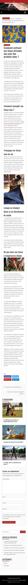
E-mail (4, 503)
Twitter (16, 376)
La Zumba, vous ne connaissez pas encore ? (12, 463)
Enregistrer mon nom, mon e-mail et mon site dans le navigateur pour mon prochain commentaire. (13, 516)
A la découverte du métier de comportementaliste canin (10, 420)
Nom (3, 497)
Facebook (7, 376)
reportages (7, 45)
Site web (4, 508)
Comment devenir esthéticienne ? (13, 387)
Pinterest (8, 379)
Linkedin (16, 379)
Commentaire (6, 479)
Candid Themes (16, 582)
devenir (5, 563)
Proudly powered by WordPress (10, 580)
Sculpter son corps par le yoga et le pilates (14, 550)
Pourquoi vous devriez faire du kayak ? (13, 442)
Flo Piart (14, 5)
